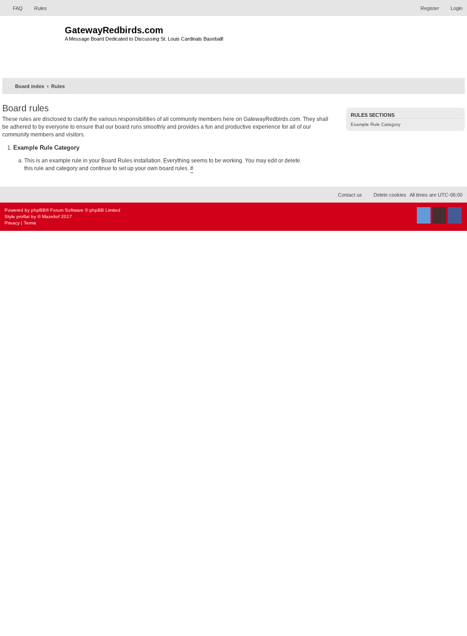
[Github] (439, 215)
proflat (23, 216)
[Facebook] (455, 215)
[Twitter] (424, 215)
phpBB (38, 210)
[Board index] (33, 45)
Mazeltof (51, 216)
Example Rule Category (375, 124)
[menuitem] (14, 8)
